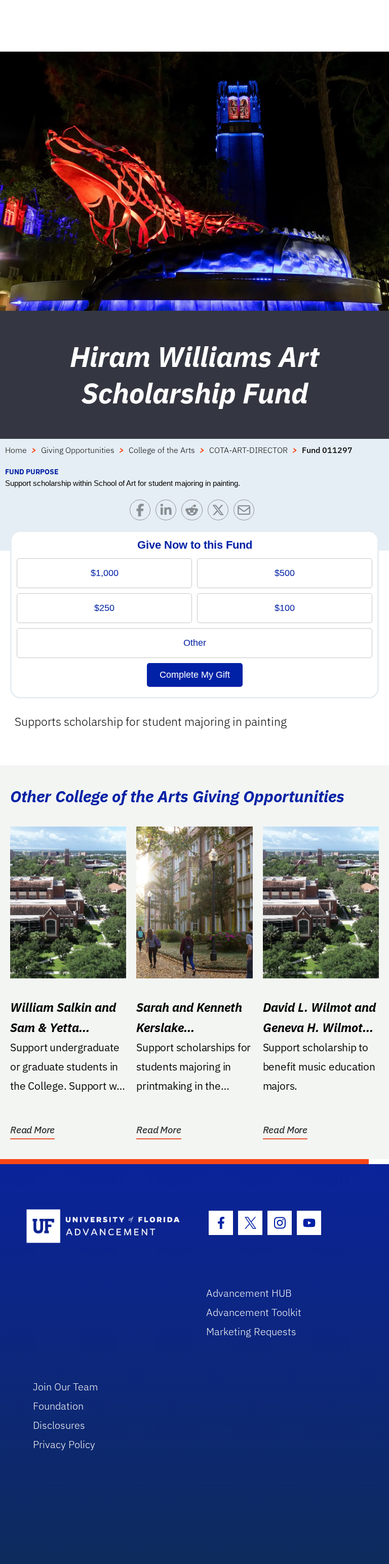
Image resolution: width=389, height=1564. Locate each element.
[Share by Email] (246, 512)
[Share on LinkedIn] (168, 512)
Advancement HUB (249, 1293)
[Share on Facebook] (142, 512)
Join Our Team (65, 1386)
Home (16, 450)
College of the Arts (162, 450)
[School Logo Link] (104, 1226)
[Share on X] (221, 512)
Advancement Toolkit (253, 1312)
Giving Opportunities (77, 450)
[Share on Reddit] (194, 512)
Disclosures (59, 1425)
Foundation (58, 1406)
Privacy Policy (64, 1444)
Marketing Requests (251, 1331)
